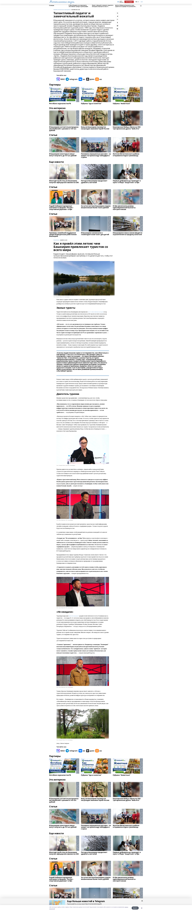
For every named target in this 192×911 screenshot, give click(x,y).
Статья (51, 5)
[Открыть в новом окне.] (60, 79)
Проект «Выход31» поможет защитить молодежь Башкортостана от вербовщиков (102, 6)
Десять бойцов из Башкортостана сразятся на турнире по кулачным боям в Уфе (126, 6)
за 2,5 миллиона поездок (96, 312)
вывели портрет (74, 616)
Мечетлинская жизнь (61, 1)
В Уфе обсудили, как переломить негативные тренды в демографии (78, 6)
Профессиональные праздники (61, 9)
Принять (135, 908)
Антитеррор (129, 1)
